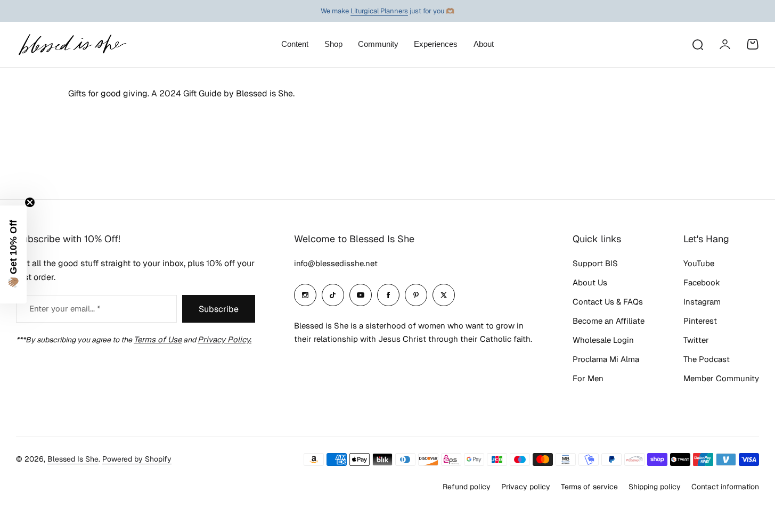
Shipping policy (655, 486)
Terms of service (589, 486)
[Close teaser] (30, 202)
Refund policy (467, 486)
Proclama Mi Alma (606, 359)
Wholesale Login (603, 340)
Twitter (696, 340)
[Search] (697, 44)
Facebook (701, 282)
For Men (588, 378)
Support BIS (595, 263)
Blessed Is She (73, 459)
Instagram (702, 302)
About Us (590, 282)
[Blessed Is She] (72, 44)
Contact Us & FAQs (608, 302)
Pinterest (700, 321)
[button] (13, 254)
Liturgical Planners (379, 10)
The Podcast (706, 359)
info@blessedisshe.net (336, 263)
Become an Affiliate (609, 321)
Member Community (721, 378)
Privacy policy (525, 486)
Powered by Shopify (137, 459)
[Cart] (752, 44)
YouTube (698, 263)
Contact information (725, 486)
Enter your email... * (64, 308)
